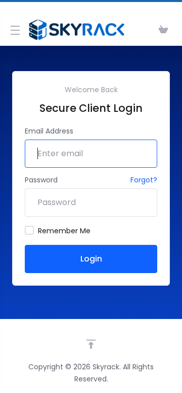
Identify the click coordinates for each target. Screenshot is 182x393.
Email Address (49, 131)
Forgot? (143, 180)
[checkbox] (29, 230)
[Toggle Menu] (12, 29)
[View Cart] (163, 30)
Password (41, 180)
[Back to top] (91, 344)
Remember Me (64, 231)
